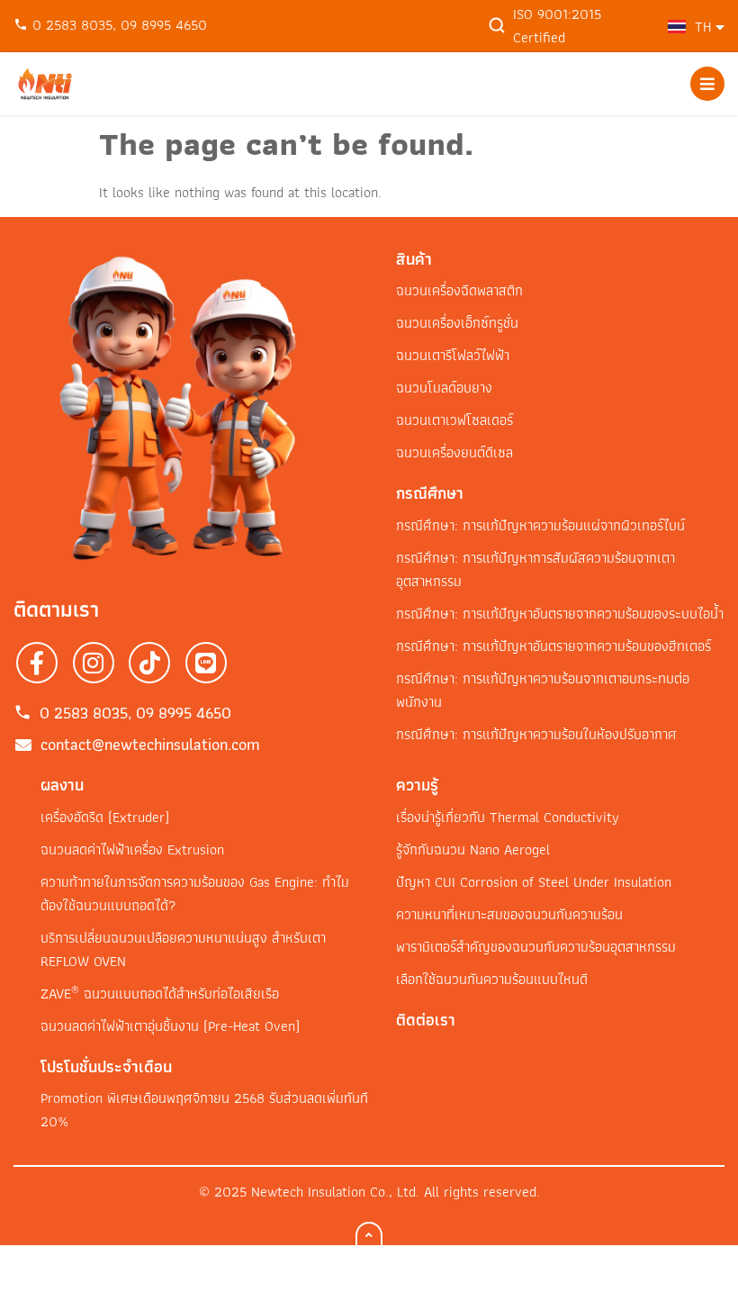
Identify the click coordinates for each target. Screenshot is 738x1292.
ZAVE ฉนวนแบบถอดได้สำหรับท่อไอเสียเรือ (159, 993)
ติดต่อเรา (425, 1020)
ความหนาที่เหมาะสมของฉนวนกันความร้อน (509, 914)
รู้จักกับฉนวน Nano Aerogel (473, 849)
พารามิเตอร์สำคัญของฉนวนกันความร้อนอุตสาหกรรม (536, 946)
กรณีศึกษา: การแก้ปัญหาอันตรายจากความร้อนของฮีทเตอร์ (553, 646)
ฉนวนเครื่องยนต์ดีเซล (454, 452)
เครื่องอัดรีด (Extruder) (104, 817)
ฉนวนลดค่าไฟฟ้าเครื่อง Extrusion (132, 849)
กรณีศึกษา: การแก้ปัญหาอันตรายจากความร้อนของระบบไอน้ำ (560, 613)
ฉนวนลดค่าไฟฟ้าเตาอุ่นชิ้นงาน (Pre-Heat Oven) (170, 1026)
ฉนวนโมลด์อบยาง (444, 387)
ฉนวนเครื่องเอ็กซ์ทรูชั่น (457, 323)
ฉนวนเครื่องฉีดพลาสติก (459, 290)
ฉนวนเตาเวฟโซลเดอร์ (454, 420)
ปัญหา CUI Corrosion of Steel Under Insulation (533, 882)
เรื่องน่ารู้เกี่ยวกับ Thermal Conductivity (507, 817)
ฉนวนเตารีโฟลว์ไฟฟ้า (452, 355)
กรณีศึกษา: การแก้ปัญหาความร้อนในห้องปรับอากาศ (536, 734)
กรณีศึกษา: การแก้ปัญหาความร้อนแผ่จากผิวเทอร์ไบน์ (540, 525)
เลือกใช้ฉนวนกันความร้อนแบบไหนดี (492, 979)
